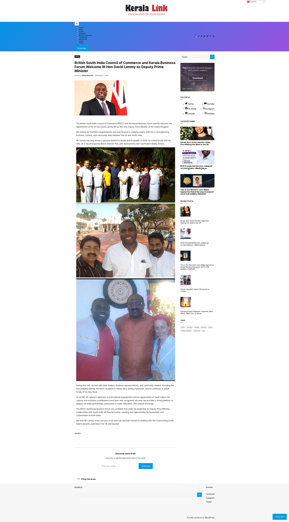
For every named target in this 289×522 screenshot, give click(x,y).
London (203, 327)
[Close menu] (77, 24)
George (189, 327)
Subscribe (81, 48)
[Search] (212, 57)
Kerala (197, 327)
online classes (186, 331)
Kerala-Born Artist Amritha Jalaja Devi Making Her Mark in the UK (195, 143)
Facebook (210, 494)
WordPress (209, 517)
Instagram (210, 498)
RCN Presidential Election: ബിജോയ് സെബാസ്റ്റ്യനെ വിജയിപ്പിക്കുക (196, 167)
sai (204, 331)
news (210, 327)
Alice (183, 327)
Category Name (187, 121)
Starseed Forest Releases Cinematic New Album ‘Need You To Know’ (196, 312)
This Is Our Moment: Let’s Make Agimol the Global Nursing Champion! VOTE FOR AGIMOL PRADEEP (197, 192)
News (77, 56)
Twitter (209, 502)
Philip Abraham (87, 75)
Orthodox (197, 331)
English (253, 2)
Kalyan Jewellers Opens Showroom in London (194, 290)
